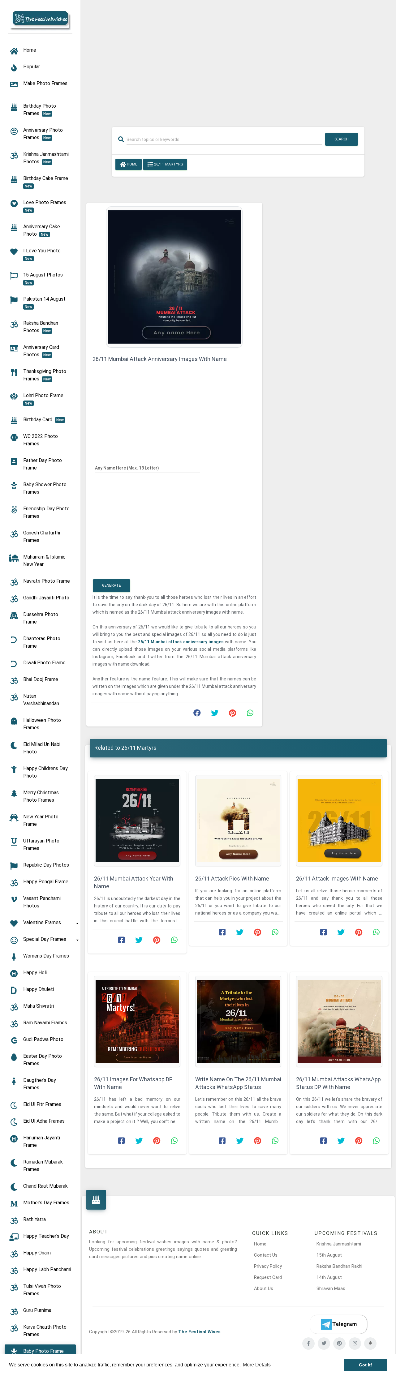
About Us (263, 1288)
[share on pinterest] (232, 714)
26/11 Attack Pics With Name (232, 878)
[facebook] (308, 1343)
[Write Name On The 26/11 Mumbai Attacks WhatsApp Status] (238, 1021)
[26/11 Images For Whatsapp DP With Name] (137, 1021)
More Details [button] (257, 1364)
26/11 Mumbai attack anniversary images (181, 641)
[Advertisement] (238, 59)
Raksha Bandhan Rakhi (339, 1266)
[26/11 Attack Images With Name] (339, 820)
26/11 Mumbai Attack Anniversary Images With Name (160, 359)
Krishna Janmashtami (338, 1244)
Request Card (268, 1277)
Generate (111, 585)
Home (131, 164)
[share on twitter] (214, 714)
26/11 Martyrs (168, 164)
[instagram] (355, 1343)
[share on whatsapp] (250, 714)
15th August (329, 1255)
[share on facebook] (197, 714)
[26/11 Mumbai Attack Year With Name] (137, 820)
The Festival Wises (199, 1332)
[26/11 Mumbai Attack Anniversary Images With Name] (174, 276)
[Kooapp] (370, 1343)
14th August (329, 1277)
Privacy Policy (268, 1266)
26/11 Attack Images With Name (337, 878)
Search (341, 139)
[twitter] (324, 1343)
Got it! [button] (365, 1364)
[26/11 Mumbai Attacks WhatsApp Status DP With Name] (339, 1021)
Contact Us (266, 1255)
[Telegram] (338, 1324)
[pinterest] (339, 1343)
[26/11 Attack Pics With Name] (238, 820)
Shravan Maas (330, 1288)
